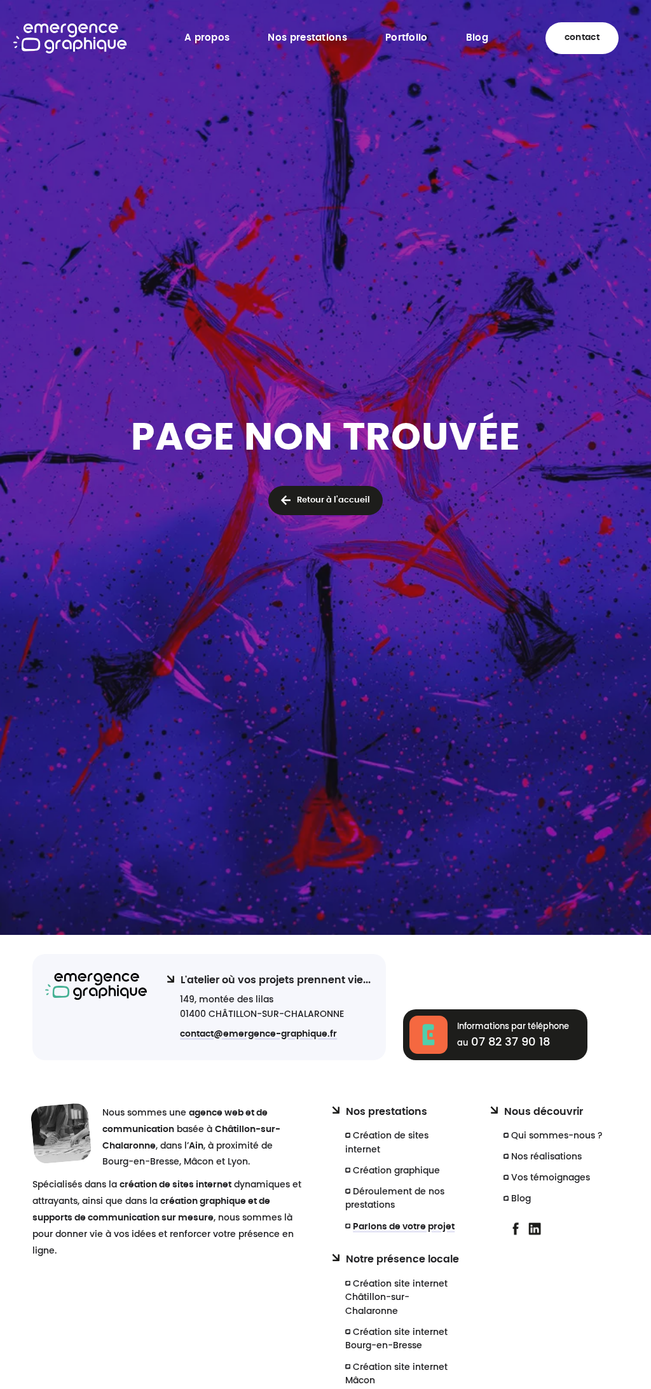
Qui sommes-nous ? (557, 1135)
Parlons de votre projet (404, 1226)
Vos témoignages (550, 1177)
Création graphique (396, 1170)
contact (582, 37)
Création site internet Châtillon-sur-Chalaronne (396, 1297)
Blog (477, 38)
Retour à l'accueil (333, 500)
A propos (207, 38)
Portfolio (406, 38)
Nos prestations (307, 38)
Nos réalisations (546, 1156)
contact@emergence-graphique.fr (258, 1034)
